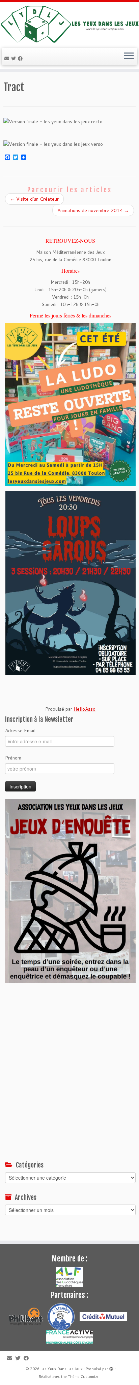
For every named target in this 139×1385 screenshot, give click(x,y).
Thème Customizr (83, 1376)
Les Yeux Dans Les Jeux (61, 1369)
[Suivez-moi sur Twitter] (14, 58)
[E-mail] (7, 58)
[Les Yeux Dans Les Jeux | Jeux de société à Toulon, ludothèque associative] (69, 24)
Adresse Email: (20, 730)
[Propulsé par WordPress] (111, 1367)
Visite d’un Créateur (34, 199)
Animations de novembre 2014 (93, 210)
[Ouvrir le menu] (129, 57)
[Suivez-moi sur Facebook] (21, 58)
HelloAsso (84, 709)
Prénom (13, 757)
